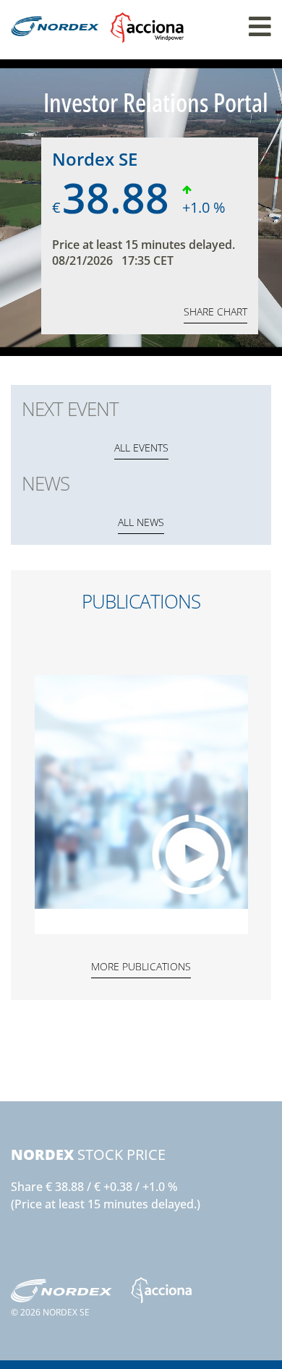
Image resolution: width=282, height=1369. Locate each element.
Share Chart (215, 311)
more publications (141, 966)
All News (141, 522)
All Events (141, 447)
